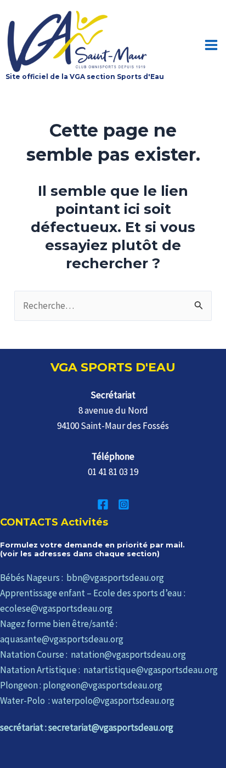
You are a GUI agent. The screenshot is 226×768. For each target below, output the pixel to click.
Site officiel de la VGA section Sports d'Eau (84, 76)
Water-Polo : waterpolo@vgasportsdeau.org (87, 700)
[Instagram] (123, 504)
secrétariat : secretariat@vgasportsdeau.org (86, 727)
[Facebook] (103, 504)
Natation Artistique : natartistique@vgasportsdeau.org (109, 670)
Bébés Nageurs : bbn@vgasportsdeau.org (82, 578)
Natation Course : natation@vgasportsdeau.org (93, 654)
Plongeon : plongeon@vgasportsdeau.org (81, 685)
